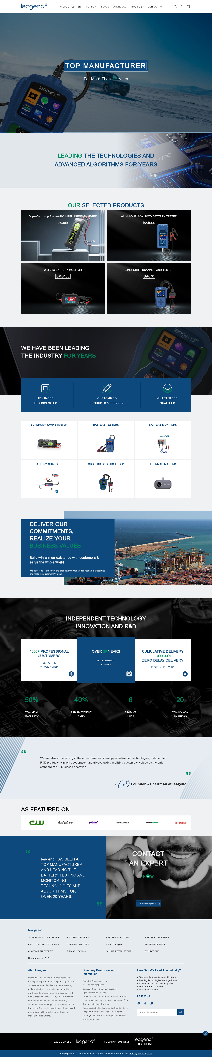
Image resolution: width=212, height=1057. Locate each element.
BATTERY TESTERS (78, 937)
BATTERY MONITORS (118, 937)
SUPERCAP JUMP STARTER (43, 937)
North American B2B (38, 958)
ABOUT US (136, 6)
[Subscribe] (180, 1012)
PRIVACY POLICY (76, 951)
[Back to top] (205, 1026)
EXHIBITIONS (152, 951)
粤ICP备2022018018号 (141, 1054)
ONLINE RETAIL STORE (119, 951)
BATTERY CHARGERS (157, 937)
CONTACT (153, 6)
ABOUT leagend (114, 944)
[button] (71, 6)
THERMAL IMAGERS (78, 944)
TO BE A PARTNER (155, 944)
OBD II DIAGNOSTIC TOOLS (43, 944)
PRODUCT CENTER (70, 6)
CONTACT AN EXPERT (40, 951)
